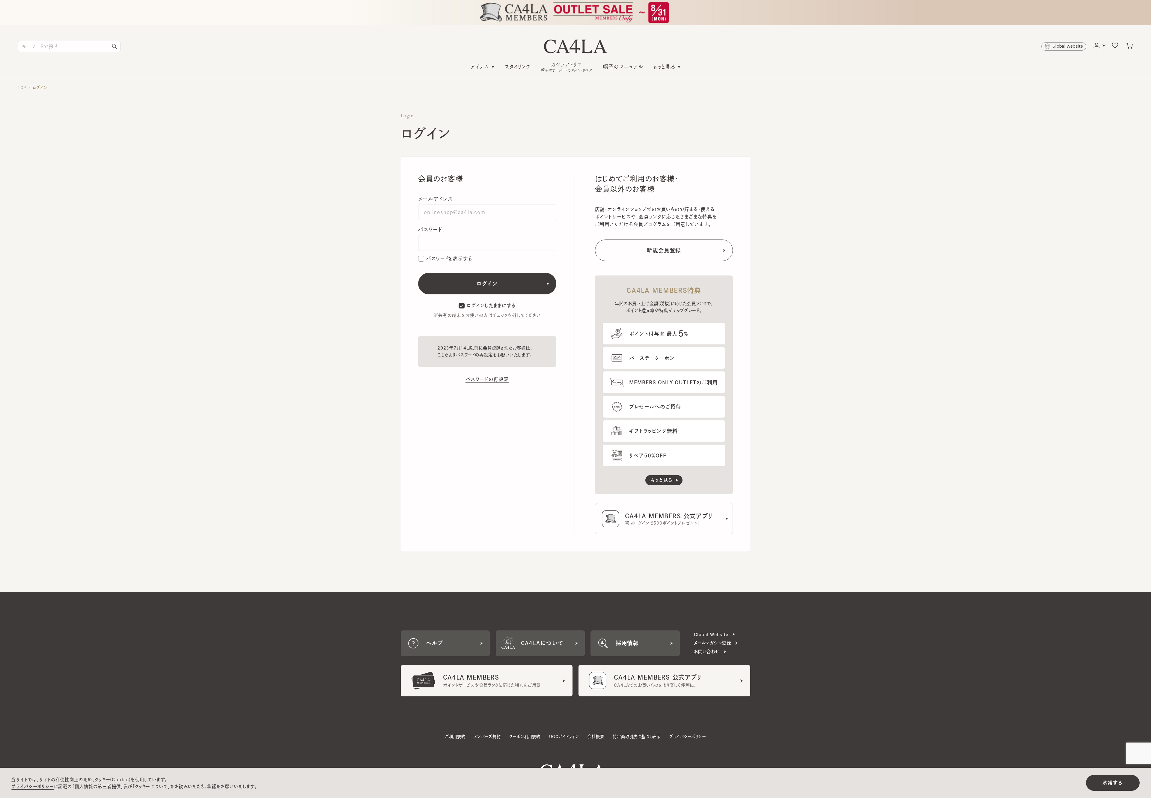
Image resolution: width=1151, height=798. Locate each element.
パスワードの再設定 (487, 379)
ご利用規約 (455, 736)
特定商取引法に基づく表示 (637, 736)
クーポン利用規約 (524, 736)
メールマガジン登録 (712, 643)
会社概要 (595, 736)
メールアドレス (435, 198)
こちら (443, 355)
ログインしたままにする (491, 305)
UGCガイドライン (564, 736)
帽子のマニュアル (623, 66)
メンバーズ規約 (487, 736)
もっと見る (664, 66)
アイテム (479, 66)
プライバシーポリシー (687, 736)
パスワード (430, 229)
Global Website (711, 634)
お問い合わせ (707, 651)
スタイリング (518, 66)
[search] (114, 46)
